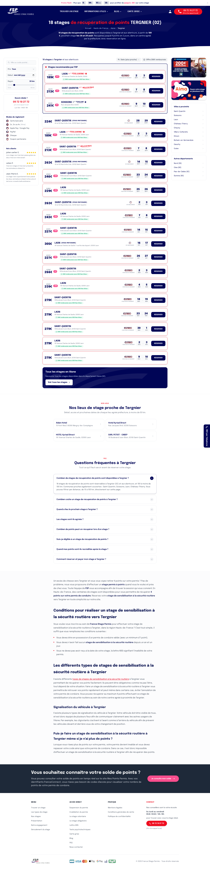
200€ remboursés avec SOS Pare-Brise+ (77, 79)
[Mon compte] (170, 11)
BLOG (116, 11)
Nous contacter (76, 847)
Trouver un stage (38, 808)
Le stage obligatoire (78, 821)
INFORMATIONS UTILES (95, 11)
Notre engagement (39, 825)
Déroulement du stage (40, 829)
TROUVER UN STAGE (69, 11)
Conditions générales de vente (121, 812)
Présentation (36, 821)
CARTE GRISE (133, 11)
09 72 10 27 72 (21, 102)
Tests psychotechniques (80, 829)
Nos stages (36, 816)
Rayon (10, 81)
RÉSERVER (156, 76)
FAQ (71, 843)
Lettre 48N (74, 825)
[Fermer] (207, 2)
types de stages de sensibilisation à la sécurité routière (100, 679)
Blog (71, 838)
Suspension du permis (79, 808)
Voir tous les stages (57, 382)
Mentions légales (115, 808)
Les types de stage (39, 812)
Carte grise (74, 834)
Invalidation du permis (79, 812)
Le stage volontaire (78, 816)
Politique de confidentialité (119, 816)
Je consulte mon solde (161, 779)
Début (10, 75)
